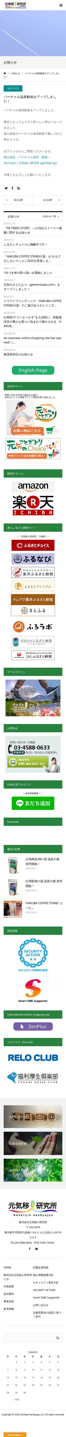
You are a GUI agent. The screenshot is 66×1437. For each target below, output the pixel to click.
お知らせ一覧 (49, 216)
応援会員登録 (40, 1267)
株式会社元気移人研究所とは (18, 1276)
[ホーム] (5, 73)
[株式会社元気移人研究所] (15, 5)
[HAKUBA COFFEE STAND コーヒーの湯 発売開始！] (13, 910)
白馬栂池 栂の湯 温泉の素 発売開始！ (42, 861)
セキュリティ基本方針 (46, 1282)
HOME (7, 1267)
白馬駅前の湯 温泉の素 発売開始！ (44, 883)
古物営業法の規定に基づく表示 (47, 1314)
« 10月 (16, 1399)
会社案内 (9, 1294)
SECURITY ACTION (44, 1290)
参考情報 (9, 1309)
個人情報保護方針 (43, 1275)
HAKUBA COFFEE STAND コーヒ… (44, 905)
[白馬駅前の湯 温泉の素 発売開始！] (13, 888)
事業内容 (9, 1301)
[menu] (61, 5)
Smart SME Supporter (46, 1297)
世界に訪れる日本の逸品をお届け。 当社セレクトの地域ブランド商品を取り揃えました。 (31, 396)
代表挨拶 (9, 1286)
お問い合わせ (40, 1305)
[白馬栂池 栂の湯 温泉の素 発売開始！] (13, 866)
